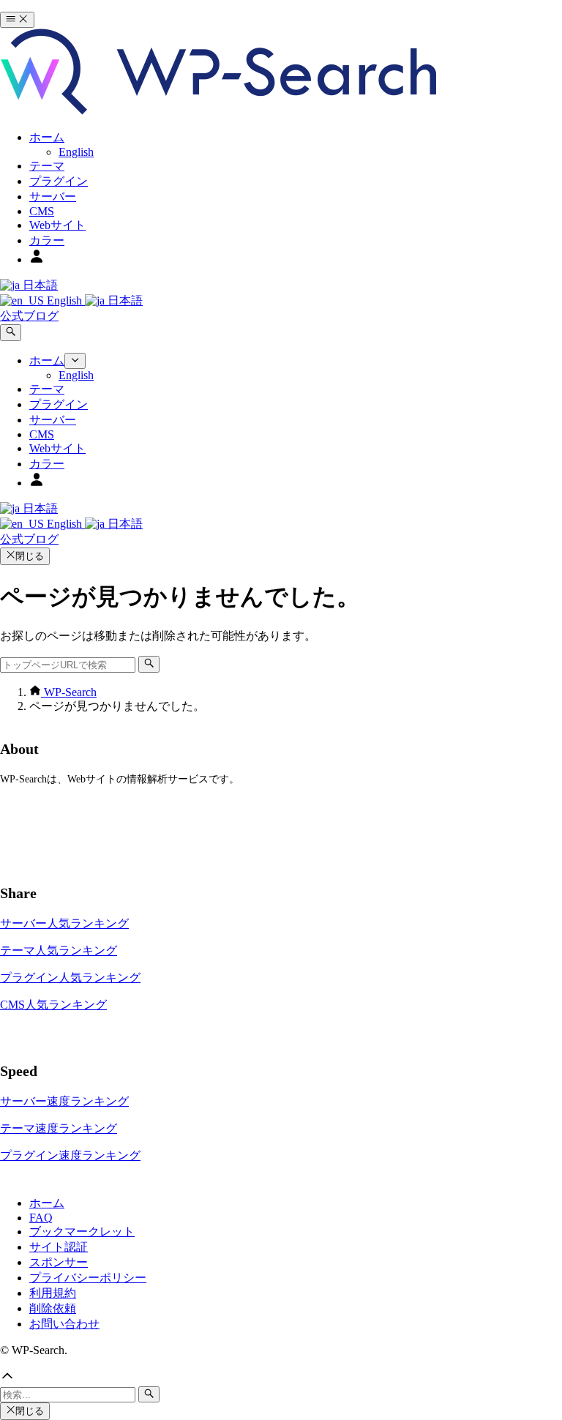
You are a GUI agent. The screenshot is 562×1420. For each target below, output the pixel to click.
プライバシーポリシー (87, 1277)
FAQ (41, 1217)
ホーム (46, 1203)
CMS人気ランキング (53, 1004)
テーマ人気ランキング (58, 950)
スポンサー (58, 1262)
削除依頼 (52, 1308)
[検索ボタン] (10, 332)
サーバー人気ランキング (64, 923)
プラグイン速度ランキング (70, 1155)
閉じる (29, 555)
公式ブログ (29, 316)
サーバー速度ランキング (64, 1101)
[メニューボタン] (17, 20)
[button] (281, 1377)
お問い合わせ (64, 1324)
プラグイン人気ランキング (70, 977)
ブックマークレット (82, 1231)
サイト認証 (58, 1247)
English (64, 300)
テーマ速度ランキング (58, 1128)
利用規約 (52, 1293)
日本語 (39, 285)
